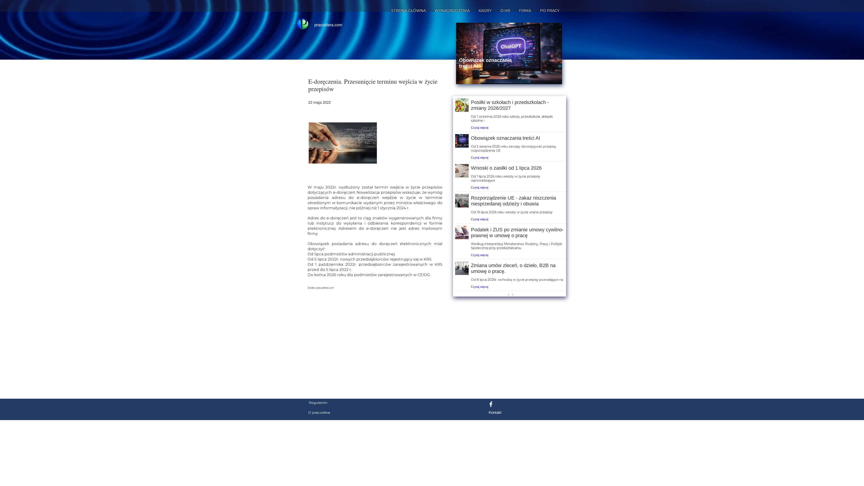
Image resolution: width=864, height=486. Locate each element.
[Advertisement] (432, 373)
